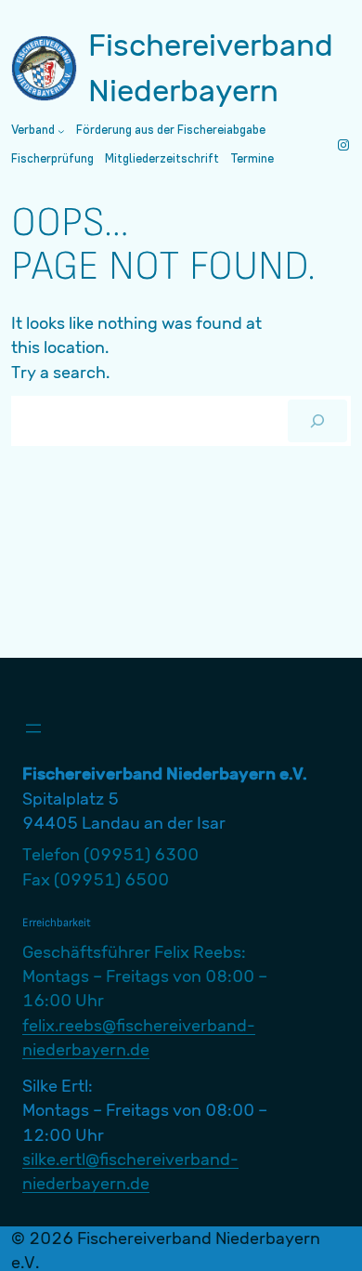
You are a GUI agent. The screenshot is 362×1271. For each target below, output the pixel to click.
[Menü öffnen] (33, 728)
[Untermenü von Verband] (61, 131)
